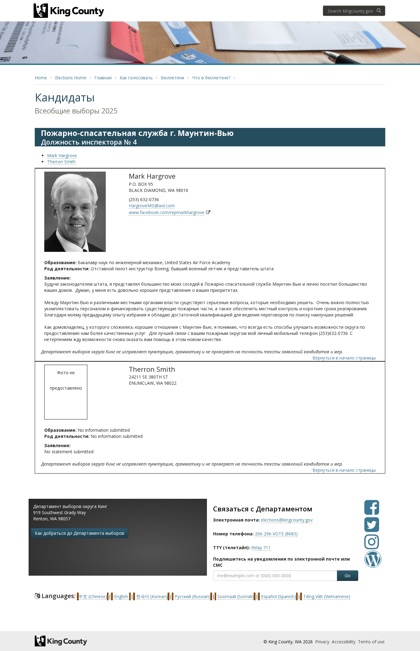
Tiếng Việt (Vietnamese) (326, 596)
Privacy (323, 642)
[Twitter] (371, 529)
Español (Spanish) (278, 596)
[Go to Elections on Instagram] (371, 546)
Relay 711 (261, 547)
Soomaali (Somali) (235, 596)
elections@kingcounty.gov (287, 520)
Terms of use (371, 642)
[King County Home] (89, 641)
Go (347, 575)
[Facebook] (371, 512)
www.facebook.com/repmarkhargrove (166, 212)
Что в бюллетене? (211, 78)
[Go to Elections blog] (373, 563)
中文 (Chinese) (93, 596)
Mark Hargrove (62, 155)
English (121, 596)
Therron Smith (61, 162)
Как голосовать (136, 78)
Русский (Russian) (192, 596)
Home (41, 78)
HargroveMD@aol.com (152, 205)
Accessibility (344, 642)
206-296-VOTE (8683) (276, 534)
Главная (103, 78)
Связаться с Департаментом (262, 508)
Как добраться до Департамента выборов (79, 533)
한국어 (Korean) (152, 596)
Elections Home (70, 78)
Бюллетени (172, 78)
